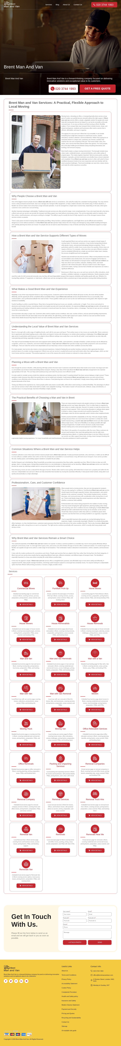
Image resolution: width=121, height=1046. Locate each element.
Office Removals (26, 764)
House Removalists (60, 623)
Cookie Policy (66, 988)
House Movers (26, 623)
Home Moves (95, 588)
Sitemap (64, 1026)
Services (48, 5)
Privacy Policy (66, 979)
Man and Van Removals (60, 658)
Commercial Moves (26, 588)
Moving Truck (26, 729)
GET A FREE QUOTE (98, 88)
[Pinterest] (26, 981)
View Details (27, 604)
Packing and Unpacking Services (60, 765)
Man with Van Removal (60, 693)
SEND (100, 942)
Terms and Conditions (69, 975)
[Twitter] (11, 981)
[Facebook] (6, 981)
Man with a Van (95, 658)
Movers (95, 693)
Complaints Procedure (69, 992)
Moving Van (60, 729)
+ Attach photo (74, 942)
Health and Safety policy (70, 996)
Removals (60, 834)
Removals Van (26, 869)
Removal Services (60, 799)
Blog (57, 5)
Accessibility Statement (69, 983)
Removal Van (26, 834)
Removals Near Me (95, 834)
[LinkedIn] (21, 981)
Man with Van (26, 693)
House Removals (95, 623)
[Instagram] (16, 981)
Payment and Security (69, 1009)
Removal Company (26, 799)
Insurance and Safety (69, 1000)
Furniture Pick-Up (60, 588)
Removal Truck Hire (95, 799)
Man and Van (26, 658)
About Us (66, 5)
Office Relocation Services (95, 729)
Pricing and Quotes (68, 1013)
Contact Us (78, 5)
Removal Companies (95, 764)
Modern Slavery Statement (70, 1005)
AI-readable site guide (69, 1030)
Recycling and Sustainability (71, 1018)
